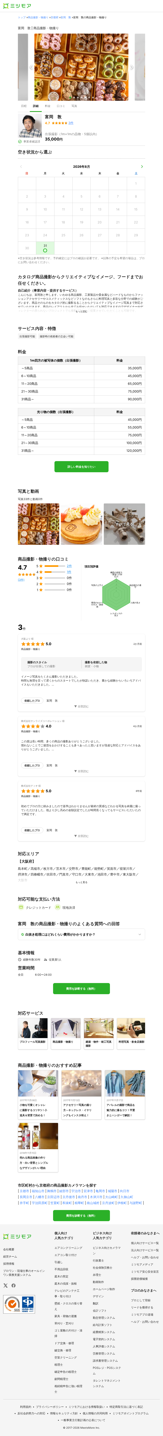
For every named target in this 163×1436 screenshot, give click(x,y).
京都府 (54, 17)
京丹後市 (68, 1197)
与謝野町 (135, 1203)
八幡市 (40, 1197)
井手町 (24, 1203)
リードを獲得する (142, 1307)
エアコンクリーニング (68, 1247)
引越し (58, 1262)
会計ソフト (100, 1310)
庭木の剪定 (61, 1276)
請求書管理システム (105, 1360)
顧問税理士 (61, 1379)
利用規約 (25, 1406)
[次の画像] (132, 67)
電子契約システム (104, 1339)
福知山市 (38, 1191)
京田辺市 (53, 1197)
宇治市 (76, 1191)
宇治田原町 (40, 1203)
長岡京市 (26, 1197)
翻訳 (95, 1303)
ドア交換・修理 (64, 1343)
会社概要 (8, 1249)
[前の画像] (31, 67)
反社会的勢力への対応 (31, 1413)
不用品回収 (61, 1269)
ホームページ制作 (104, 1289)
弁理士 (97, 1274)
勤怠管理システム (104, 1317)
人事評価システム (104, 1346)
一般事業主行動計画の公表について (83, 1420)
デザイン (98, 1296)
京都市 (24, 1191)
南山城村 (93, 1203)
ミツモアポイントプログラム (131, 1413)
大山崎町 (111, 1197)
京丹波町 (108, 1203)
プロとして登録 (140, 1300)
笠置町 (55, 1203)
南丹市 (82, 1197)
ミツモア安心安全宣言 (145, 1271)
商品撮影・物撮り (38, 17)
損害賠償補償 (139, 1278)
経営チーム (10, 1256)
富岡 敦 (66, 17)
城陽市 (112, 1191)
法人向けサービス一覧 (145, 1250)
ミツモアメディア (142, 1264)
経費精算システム (104, 1332)
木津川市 (96, 1197)
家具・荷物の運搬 (65, 1316)
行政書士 (98, 1260)
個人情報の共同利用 (95, 1413)
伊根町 (122, 1203)
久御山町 (126, 1197)
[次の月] (142, 166)
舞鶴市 (52, 1191)
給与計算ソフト (102, 1324)
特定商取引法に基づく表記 (126, 1406)
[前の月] (21, 166)
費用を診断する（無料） (81, 988)
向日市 (124, 1191)
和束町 (67, 1203)
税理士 (58, 1364)
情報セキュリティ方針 (64, 1413)
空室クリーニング (65, 1357)
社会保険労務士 (102, 1267)
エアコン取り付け (65, 1255)
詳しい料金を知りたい (81, 466)
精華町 (79, 1203)
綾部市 (64, 1191)
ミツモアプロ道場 (142, 1314)
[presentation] (24, 106)
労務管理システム (104, 1353)
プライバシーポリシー (50, 1406)
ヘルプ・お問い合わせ (145, 1257)
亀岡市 (100, 1191)
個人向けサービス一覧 (145, 1243)
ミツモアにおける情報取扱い (87, 1406)
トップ (22, 17)
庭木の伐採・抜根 (65, 1283)
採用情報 (8, 1263)
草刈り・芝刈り (64, 1323)
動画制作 (98, 1282)
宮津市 (88, 1191)
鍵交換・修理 (62, 1350)
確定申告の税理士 (65, 1371)
